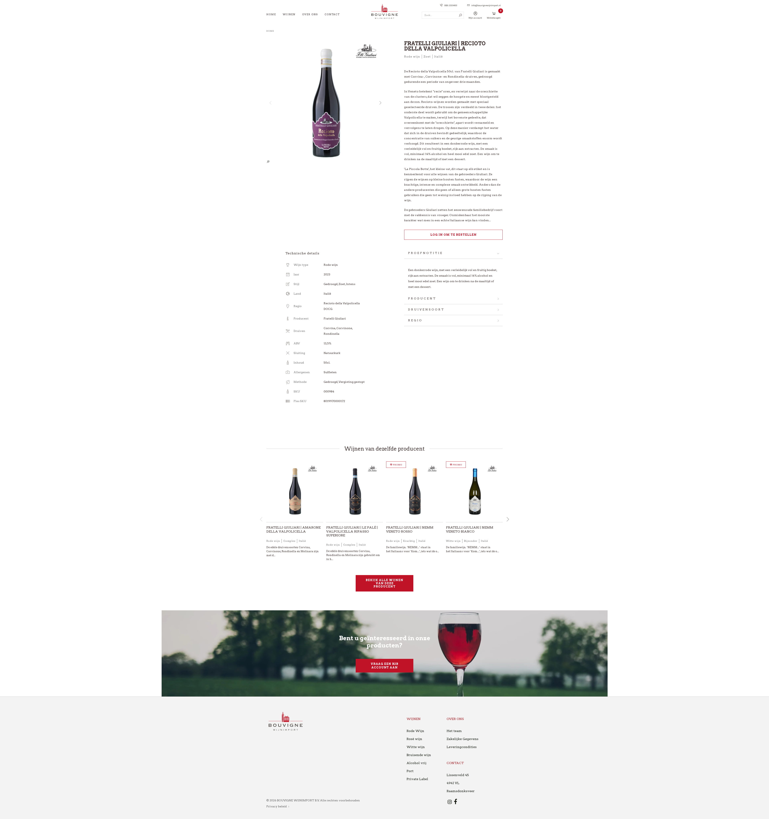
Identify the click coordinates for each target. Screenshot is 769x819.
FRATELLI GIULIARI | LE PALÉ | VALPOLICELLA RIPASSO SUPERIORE (352, 531)
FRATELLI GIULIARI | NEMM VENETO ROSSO (409, 529)
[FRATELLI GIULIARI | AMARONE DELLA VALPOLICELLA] (294, 491)
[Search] (460, 15)
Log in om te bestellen (453, 234)
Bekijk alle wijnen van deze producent (384, 583)
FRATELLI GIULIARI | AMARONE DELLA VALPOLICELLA (293, 529)
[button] (380, 102)
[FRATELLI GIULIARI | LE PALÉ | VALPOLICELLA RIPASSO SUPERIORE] (354, 491)
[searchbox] (443, 15)
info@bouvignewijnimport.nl (486, 5)
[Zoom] (268, 162)
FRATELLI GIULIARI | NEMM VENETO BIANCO (469, 529)
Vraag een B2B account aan (384, 665)
